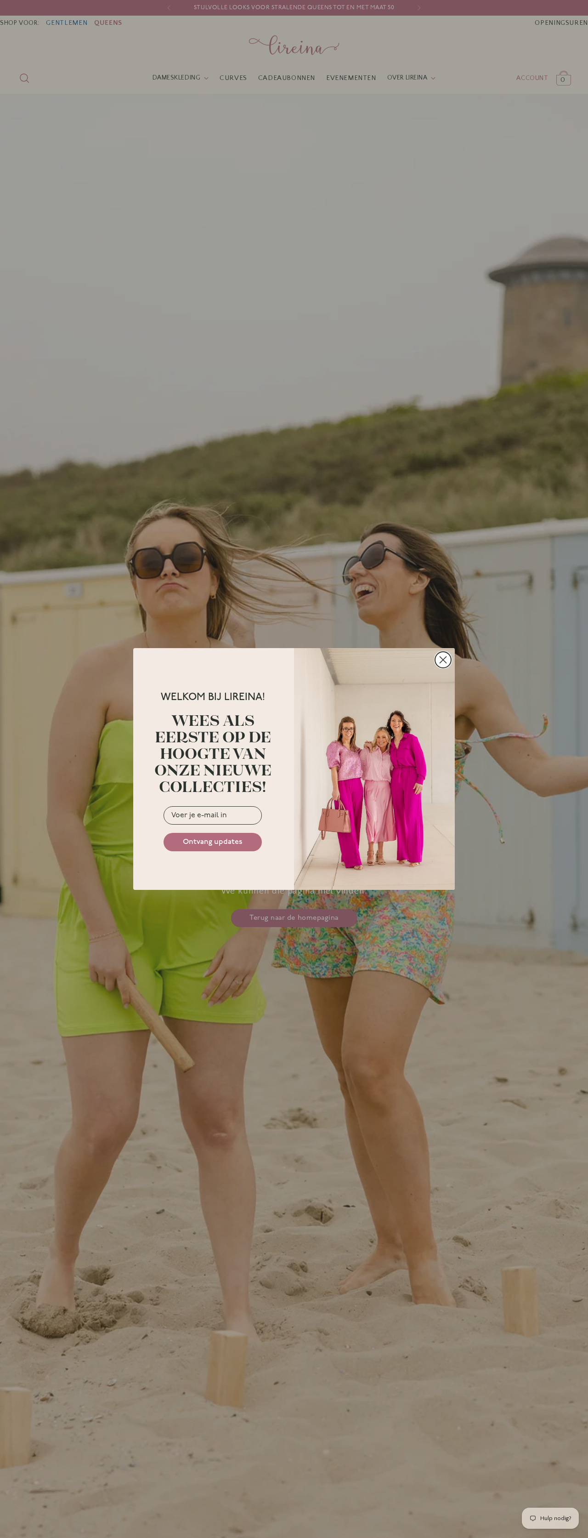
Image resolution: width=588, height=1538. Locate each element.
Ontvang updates (213, 841)
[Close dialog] (443, 660)
